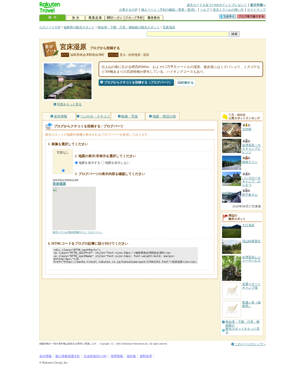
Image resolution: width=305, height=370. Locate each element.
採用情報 (117, 356)
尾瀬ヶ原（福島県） (251, 304)
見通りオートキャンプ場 (251, 285)
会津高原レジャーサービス (251, 258)
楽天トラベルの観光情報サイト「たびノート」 (78, 232)
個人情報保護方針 (67, 356)
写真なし (63, 152)
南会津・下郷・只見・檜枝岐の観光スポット (129, 27)
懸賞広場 (95, 17)
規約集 (131, 356)
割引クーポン (114, 17)
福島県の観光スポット (79, 27)
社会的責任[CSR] (95, 356)
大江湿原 (248, 225)
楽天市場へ (258, 5)
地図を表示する (89, 162)
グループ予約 (134, 17)
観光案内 (153, 17)
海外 (75, 17)
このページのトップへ (250, 344)
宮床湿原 (169, 27)
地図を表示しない (117, 162)
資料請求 (146, 356)
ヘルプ (204, 9)
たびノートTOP (50, 27)
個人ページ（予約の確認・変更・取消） (169, 9)
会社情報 (45, 356)
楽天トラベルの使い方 (228, 9)
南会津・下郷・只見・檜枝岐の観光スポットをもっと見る (242, 327)
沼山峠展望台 (251, 241)
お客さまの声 (128, 9)
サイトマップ (256, 9)
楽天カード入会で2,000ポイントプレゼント (217, 5)
